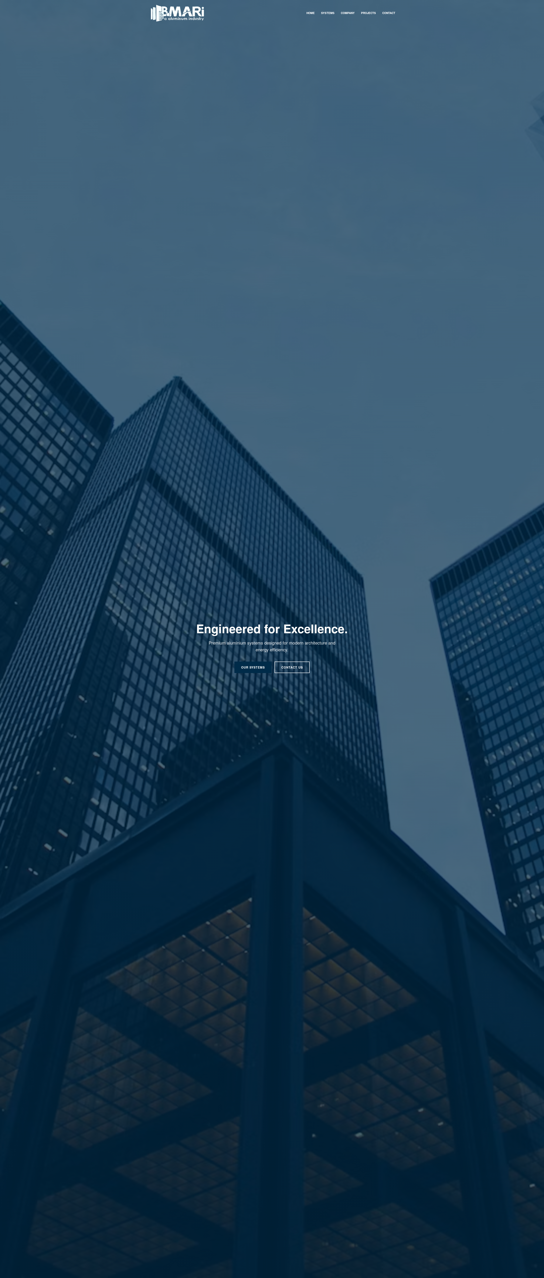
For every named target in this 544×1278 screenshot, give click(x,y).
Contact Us (292, 667)
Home (310, 13)
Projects (368, 13)
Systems (327, 13)
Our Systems (253, 667)
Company (348, 13)
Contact (388, 13)
